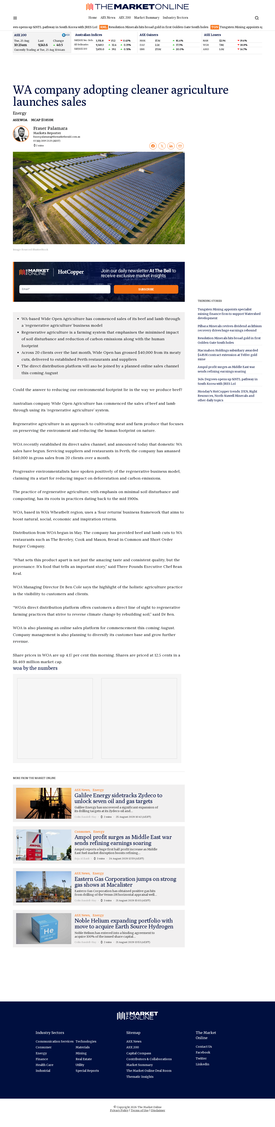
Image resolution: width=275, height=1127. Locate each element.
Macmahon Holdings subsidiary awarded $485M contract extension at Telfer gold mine (228, 355)
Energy (19, 113)
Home (93, 18)
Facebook (203, 1052)
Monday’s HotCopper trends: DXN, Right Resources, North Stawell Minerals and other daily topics (227, 396)
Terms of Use (140, 1110)
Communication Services (54, 1041)
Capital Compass (138, 1053)
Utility (80, 1065)
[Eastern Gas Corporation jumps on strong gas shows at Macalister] (99, 886)
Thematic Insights (139, 1077)
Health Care (44, 1065)
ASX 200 (125, 18)
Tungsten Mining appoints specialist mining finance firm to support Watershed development (229, 314)
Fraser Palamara (53, 134)
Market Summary (146, 18)
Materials (83, 1047)
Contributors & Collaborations (149, 1059)
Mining (81, 1053)
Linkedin (202, 1064)
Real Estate (84, 1059)
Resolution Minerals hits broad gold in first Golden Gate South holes (136, 27)
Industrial (43, 1071)
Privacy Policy (119, 1110)
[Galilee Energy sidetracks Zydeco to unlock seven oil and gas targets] (99, 803)
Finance (42, 1059)
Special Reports (87, 1071)
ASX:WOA (20, 120)
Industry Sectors (175, 18)
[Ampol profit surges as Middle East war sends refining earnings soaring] (99, 845)
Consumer (44, 1047)
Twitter (201, 1058)
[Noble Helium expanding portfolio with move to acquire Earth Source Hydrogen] (99, 928)
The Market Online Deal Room (148, 1071)
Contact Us (204, 1047)
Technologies (86, 1041)
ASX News (108, 18)
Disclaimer (158, 1110)
